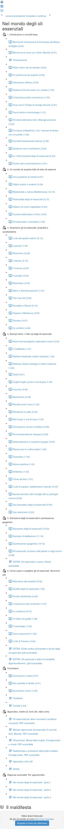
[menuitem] (2, 7)
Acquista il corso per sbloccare (32, 823)
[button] (2, 2)
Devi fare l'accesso (44, 818)
